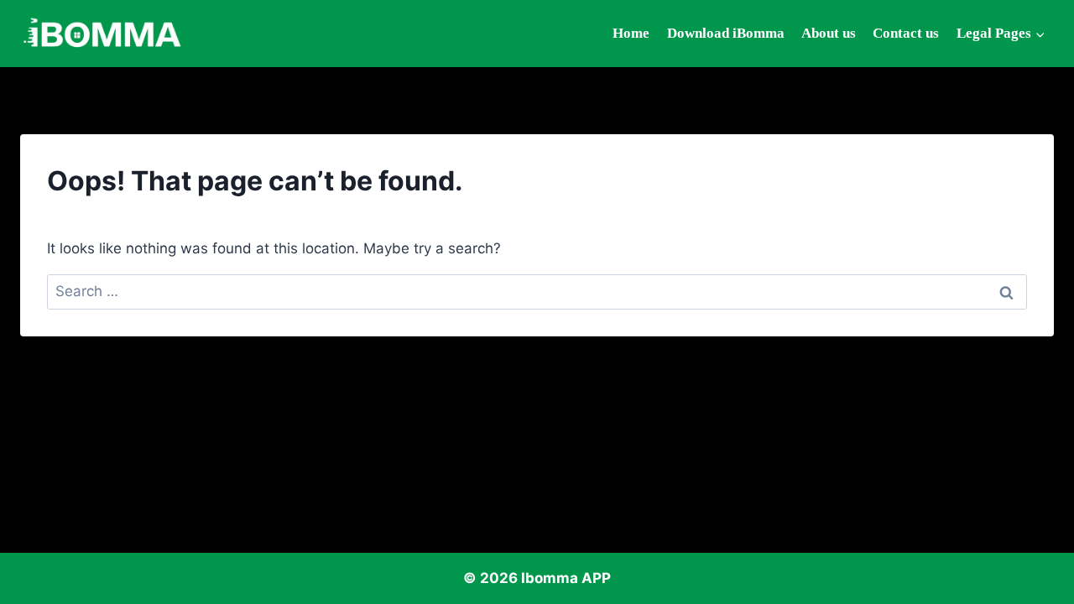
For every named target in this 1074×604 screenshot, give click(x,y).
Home (631, 33)
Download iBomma (726, 33)
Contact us (906, 33)
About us (828, 33)
